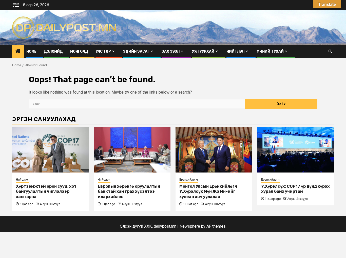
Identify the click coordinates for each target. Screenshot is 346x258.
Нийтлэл (235, 51)
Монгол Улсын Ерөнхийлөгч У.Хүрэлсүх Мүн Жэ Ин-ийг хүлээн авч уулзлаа (208, 191)
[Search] (330, 51)
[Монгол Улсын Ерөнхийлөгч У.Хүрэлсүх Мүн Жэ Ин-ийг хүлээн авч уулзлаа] (214, 150)
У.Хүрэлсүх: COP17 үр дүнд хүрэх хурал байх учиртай (295, 189)
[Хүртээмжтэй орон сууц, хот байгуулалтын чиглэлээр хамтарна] (50, 150)
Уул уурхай (203, 51)
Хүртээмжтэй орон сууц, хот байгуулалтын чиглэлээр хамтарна (46, 191)
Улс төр (103, 51)
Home (31, 51)
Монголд (79, 51)
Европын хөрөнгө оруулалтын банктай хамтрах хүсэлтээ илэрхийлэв (129, 191)
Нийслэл (22, 179)
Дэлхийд (53, 51)
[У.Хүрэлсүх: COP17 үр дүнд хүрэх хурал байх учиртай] (295, 150)
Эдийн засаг (136, 51)
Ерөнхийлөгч (188, 179)
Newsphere (190, 226)
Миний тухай (270, 51)
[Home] (18, 51)
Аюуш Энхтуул (50, 204)
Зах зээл (171, 51)
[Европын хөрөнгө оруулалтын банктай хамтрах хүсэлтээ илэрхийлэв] (132, 150)
